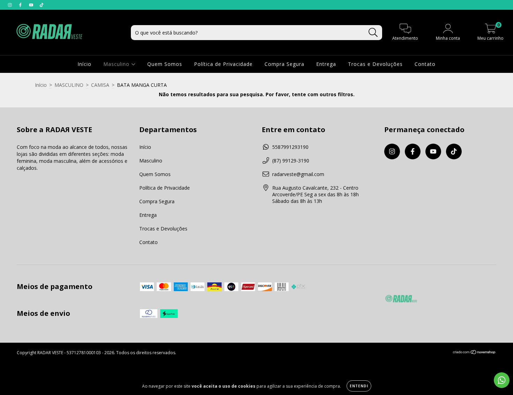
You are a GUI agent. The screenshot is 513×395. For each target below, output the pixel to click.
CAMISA (100, 85)
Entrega (326, 64)
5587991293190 (290, 147)
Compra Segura (284, 64)
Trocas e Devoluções (375, 64)
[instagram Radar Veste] (10, 4)
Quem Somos (164, 64)
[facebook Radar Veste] (21, 4)
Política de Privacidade (223, 64)
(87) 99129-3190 (290, 160)
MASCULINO (68, 85)
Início (84, 64)
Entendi (359, 385)
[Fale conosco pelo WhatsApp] (502, 380)
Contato (425, 64)
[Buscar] (373, 32)
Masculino (117, 64)
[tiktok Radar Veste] (41, 4)
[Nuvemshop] (474, 353)
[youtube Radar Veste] (32, 4)
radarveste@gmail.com (298, 174)
